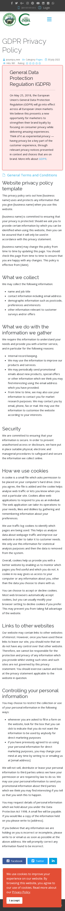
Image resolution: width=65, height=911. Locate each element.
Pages (39, 59)
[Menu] (49, 19)
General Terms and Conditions (32, 175)
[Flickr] (48, 3)
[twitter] (16, 3)
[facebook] (12, 3)
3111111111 (28, 7)
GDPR (42, 159)
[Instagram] (27, 3)
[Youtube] (38, 3)
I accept (14, 900)
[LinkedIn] (43, 3)
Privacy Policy (21, 892)
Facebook (16, 861)
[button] (43, 7)
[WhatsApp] (53, 3)
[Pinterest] (32, 3)
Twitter (39, 861)
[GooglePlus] (22, 3)
